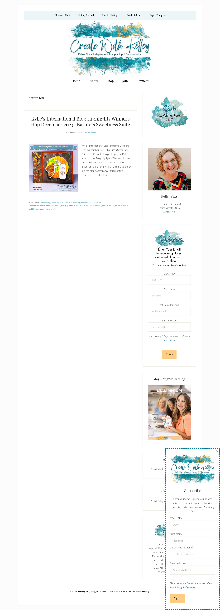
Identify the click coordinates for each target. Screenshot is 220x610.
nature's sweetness (93, 205)
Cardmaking (45, 202)
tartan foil (52, 209)
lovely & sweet (79, 205)
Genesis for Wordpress (118, 592)
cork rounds (55, 205)
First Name (169, 289)
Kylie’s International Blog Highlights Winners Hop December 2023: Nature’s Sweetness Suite (80, 121)
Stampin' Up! (85, 202)
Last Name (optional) (169, 304)
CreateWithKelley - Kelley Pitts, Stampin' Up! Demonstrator (110, 48)
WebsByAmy (143, 592)
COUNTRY (169, 273)
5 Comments (90, 132)
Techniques (96, 202)
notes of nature (108, 205)
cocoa (47, 205)
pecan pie (44, 209)
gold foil (70, 205)
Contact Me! (169, 211)
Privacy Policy (166, 340)
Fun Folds (64, 202)
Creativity (55, 202)
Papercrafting (74, 202)
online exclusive (121, 205)
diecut (63, 205)
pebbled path (34, 209)
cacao (42, 205)
